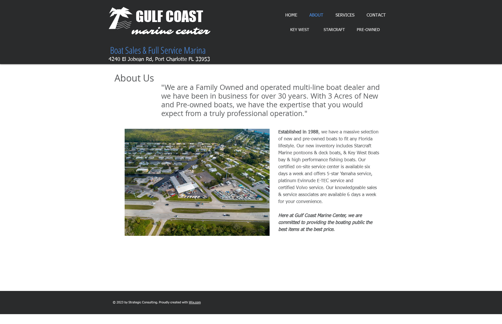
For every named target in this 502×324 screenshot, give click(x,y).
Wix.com (195, 302)
